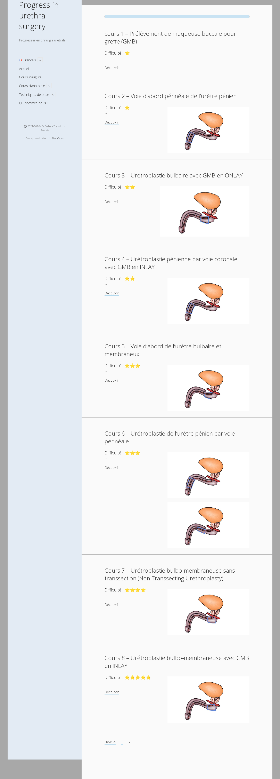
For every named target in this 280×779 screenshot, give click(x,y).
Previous (110, 742)
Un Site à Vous (56, 138)
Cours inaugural (30, 77)
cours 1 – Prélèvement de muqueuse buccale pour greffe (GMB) (170, 37)
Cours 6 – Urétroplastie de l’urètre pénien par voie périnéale (170, 437)
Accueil (24, 68)
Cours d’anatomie (32, 85)
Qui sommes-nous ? (33, 103)
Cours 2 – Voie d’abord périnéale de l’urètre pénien (171, 96)
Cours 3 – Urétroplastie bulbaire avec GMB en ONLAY (174, 175)
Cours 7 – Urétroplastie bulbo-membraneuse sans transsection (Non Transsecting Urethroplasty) (170, 574)
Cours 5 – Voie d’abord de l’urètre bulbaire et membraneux (163, 350)
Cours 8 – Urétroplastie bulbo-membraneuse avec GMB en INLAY (177, 661)
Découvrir (112, 67)
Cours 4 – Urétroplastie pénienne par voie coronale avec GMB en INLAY (171, 263)
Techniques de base (34, 94)
